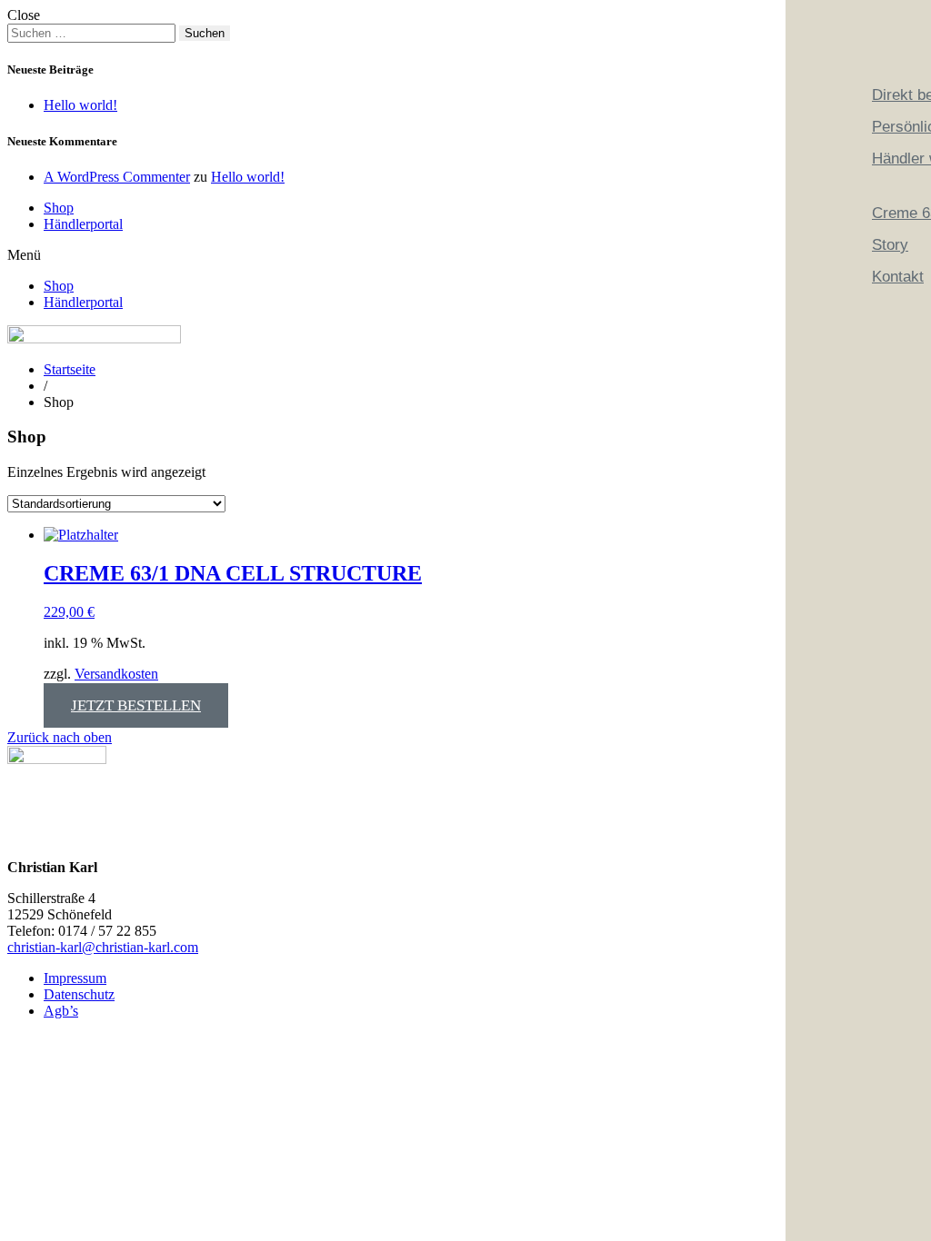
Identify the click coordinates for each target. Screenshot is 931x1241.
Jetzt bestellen (136, 705)
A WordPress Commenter (117, 176)
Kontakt (898, 276)
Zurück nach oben (59, 737)
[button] (465, 255)
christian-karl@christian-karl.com (102, 947)
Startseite (69, 369)
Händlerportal (83, 224)
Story (890, 244)
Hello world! (80, 105)
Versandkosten (116, 673)
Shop (59, 207)
